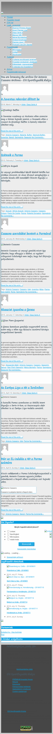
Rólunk (15, 681)
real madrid (5, 291)
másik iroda (14, 539)
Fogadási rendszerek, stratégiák (24, 62)
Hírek (23, 104)
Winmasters (16, 49)
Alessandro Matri (12, 365)
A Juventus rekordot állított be (20, 99)
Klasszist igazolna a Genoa (18, 309)
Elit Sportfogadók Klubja (26, 4)
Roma (13, 291)
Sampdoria (19, 137)
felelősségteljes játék (25, 669)
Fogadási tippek (13, 19)
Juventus (4, 137)
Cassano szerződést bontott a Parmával (26, 233)
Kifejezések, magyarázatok (22, 64)
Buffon (29, 135)
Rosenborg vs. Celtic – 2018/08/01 (18, 570)
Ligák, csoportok (13, 25)
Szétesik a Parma (12, 155)
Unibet (15, 52)
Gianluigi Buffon (39, 135)
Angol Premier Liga (19, 30)
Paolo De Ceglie (13, 213)
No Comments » (38, 137)
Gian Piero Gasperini (15, 367)
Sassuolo (27, 137)
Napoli (11, 137)
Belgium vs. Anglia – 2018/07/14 (17, 602)
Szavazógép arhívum (15, 557)
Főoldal (10, 17)
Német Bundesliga (19, 37)
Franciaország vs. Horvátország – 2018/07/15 (21, 591)
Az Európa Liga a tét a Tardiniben (22, 387)
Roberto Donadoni (34, 213)
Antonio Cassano (12, 135)
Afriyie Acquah (18, 211)
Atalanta (23, 135)
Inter (29, 289)
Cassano (42, 211)
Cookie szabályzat (19, 691)
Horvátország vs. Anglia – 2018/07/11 (19, 612)
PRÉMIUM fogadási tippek (22, 679)
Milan (41, 289)
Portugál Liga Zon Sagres (22, 44)
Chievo (4, 213)
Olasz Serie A (17, 32)
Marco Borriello (30, 367)
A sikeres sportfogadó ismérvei (24, 59)
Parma (23, 213)
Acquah (9, 211)
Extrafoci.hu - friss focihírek (11, 632)
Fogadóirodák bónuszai (16, 71)
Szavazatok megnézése (26, 549)
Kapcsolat (16, 684)
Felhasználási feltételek (21, 686)
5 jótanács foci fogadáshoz (22, 66)
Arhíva (9, 69)
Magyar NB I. (17, 35)
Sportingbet (16, 54)
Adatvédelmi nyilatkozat (21, 689)
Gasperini (45, 365)
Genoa (3, 367)
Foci (2, 634)
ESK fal (10, 22)
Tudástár (10, 56)
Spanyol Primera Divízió (21, 27)
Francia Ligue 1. (18, 42)
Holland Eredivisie (19, 39)
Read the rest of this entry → (12, 130)
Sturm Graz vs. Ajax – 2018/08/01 (17, 581)
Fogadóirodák (12, 47)
